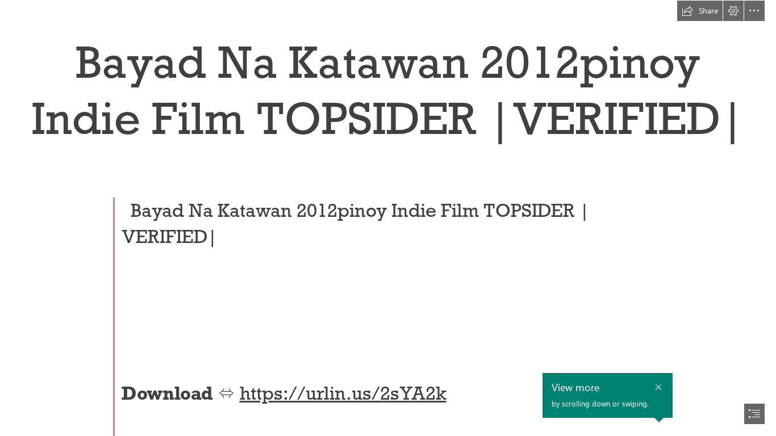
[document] (388, 218)
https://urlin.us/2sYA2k (343, 393)
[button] (700, 11)
